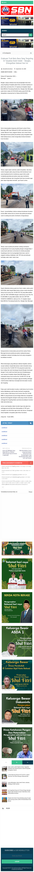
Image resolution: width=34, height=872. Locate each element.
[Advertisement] (17, 827)
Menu (5, 30)
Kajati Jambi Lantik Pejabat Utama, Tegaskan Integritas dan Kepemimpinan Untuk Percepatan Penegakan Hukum (19, 768)
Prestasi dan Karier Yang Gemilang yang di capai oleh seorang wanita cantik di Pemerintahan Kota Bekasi (19, 799)
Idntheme (20, 869)
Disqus (30, 492)
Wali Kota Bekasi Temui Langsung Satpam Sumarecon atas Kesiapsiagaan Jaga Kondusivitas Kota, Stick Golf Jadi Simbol (25, 454)
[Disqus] (17, 515)
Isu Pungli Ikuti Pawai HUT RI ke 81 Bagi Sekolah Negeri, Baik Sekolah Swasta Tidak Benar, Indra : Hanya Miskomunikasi (19, 792)
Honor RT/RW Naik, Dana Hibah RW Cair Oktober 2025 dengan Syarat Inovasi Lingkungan (10, 453)
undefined (4, 427)
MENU (5, 2)
